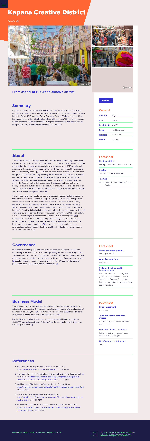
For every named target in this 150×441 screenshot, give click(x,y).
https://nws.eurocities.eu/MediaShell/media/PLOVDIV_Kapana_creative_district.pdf (50, 387)
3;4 (76, 216)
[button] (4, 4)
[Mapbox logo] (128, 87)
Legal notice (50, 432)
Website (105, 100)
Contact (58, 432)
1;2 (53, 163)
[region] (112, 80)
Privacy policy (40, 432)
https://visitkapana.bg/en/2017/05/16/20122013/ (37, 369)
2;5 (45, 177)
